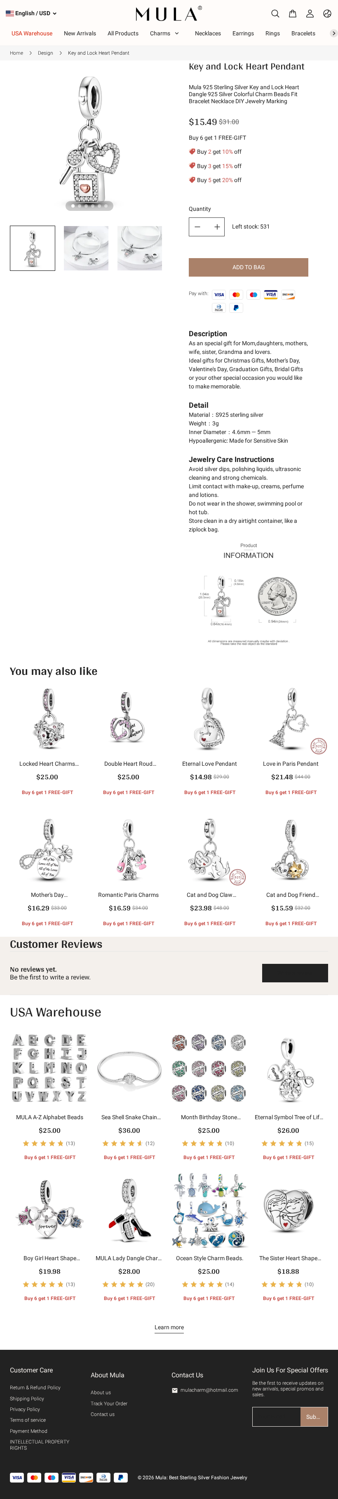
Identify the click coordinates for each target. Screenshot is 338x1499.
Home (16, 53)
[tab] (73, 206)
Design (45, 53)
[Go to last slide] (23, 250)
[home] (169, 13)
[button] (32, 248)
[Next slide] (156, 250)
